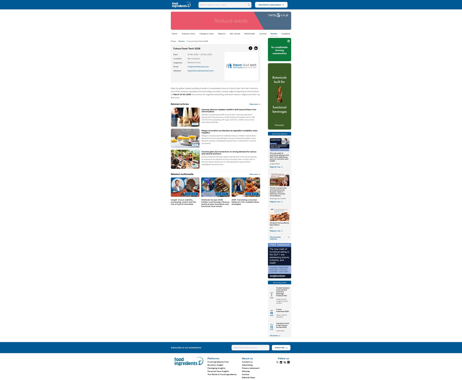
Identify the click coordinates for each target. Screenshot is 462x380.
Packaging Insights (216, 368)
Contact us (247, 362)
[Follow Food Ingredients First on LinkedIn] (281, 363)
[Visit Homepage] (181, 9)
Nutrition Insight (215, 365)
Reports (221, 34)
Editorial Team (248, 377)
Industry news (188, 34)
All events (274, 336)
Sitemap (246, 371)
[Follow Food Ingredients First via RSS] (284, 363)
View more (253, 104)
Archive (245, 374)
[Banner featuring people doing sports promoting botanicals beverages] (279, 129)
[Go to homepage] (188, 365)
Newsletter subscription (270, 5)
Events (274, 34)
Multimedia (249, 34)
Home (174, 34)
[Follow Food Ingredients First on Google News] (288, 363)
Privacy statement (250, 368)
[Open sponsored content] (231, 29)
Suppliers (286, 34)
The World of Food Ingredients (222, 374)
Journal (262, 34)
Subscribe (280, 347)
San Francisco (194, 58)
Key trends (235, 34)
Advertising (247, 365)
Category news (206, 34)
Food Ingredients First (218, 362)
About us (247, 358)
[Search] (249, 5)
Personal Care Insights (218, 371)
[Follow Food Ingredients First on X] (277, 363)
